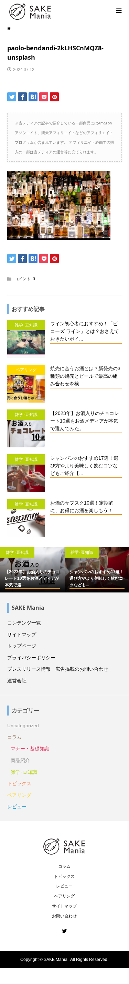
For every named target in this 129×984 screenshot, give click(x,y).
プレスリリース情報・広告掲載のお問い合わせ (57, 669)
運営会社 (16, 680)
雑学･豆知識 (24, 772)
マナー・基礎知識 (30, 748)
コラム (14, 737)
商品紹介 (20, 760)
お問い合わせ (64, 916)
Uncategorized (23, 725)
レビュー (16, 806)
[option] (32, 570)
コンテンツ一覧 (24, 623)
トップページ (21, 646)
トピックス (19, 783)
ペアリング (19, 795)
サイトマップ (21, 634)
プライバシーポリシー (31, 657)
